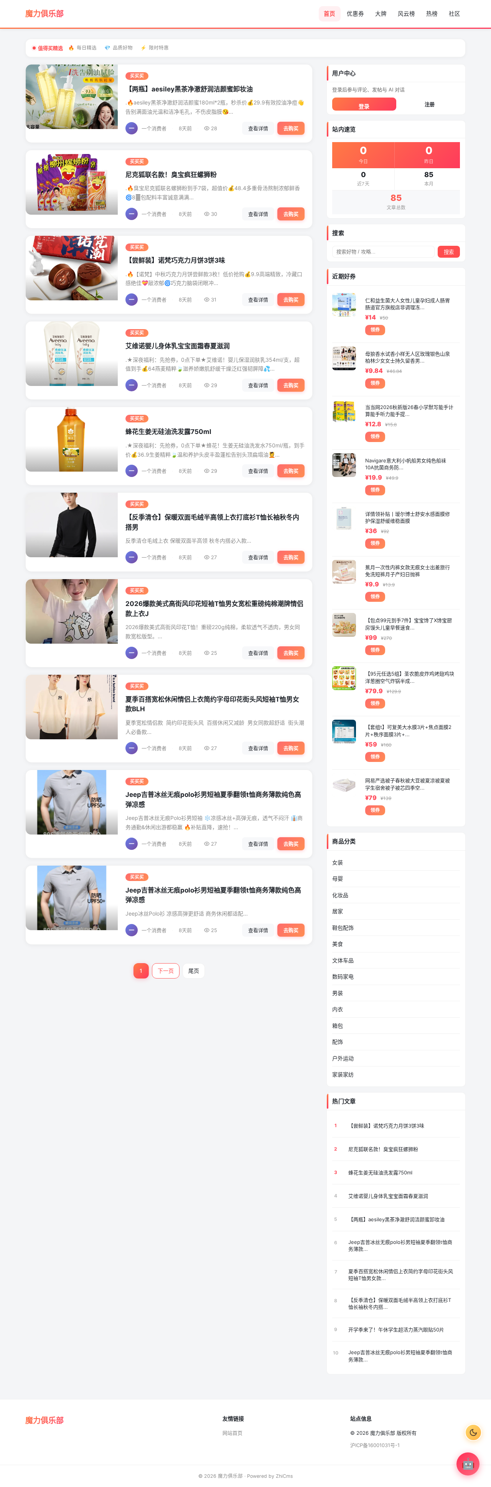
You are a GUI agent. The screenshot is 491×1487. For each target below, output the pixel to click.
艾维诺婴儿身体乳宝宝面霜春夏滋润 (177, 346)
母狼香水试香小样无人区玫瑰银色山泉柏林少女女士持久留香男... (407, 357)
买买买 (137, 76)
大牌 (381, 13)
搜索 (449, 252)
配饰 (337, 1041)
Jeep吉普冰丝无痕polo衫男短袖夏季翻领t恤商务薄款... (400, 1245)
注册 (430, 104)
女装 (337, 862)
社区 (454, 13)
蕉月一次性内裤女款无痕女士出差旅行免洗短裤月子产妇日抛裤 (407, 570)
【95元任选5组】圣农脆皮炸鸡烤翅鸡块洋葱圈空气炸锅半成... (409, 677)
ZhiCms (284, 1476)
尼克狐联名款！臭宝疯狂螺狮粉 (171, 175)
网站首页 (232, 1433)
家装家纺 (343, 1074)
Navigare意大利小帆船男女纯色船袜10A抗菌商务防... (405, 463)
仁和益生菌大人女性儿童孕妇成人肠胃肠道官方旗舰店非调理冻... (407, 303)
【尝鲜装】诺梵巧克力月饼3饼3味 (175, 260)
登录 (364, 106)
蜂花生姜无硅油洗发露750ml (168, 432)
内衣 (337, 1009)
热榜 (432, 13)
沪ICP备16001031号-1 (375, 1445)
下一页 (166, 970)
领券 (375, 330)
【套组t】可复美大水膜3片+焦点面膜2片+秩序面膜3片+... (408, 730)
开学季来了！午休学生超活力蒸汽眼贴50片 (396, 1329)
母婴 (337, 878)
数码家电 (343, 976)
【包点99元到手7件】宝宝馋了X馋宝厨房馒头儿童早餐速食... (408, 623)
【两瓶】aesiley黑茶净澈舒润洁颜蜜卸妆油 (189, 89)
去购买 (290, 128)
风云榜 (406, 13)
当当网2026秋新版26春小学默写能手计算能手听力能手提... (409, 410)
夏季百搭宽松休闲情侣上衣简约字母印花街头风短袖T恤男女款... (400, 1274)
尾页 (193, 970)
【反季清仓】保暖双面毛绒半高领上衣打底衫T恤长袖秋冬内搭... (399, 1303)
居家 (337, 911)
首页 (329, 13)
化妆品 (340, 895)
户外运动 (343, 1058)
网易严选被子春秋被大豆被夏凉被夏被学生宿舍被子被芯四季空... (407, 783)
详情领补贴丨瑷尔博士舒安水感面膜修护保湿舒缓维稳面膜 (407, 517)
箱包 (337, 1025)
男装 (337, 993)
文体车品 (343, 960)
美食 (337, 944)
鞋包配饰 (343, 927)
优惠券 (355, 13)
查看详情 (258, 128)
